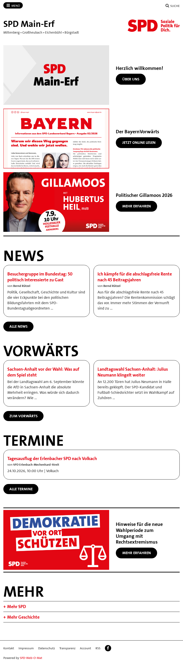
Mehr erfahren (136, 206)
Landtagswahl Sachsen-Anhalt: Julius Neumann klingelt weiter (133, 372)
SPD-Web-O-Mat (31, 658)
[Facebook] (108, 648)
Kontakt (8, 648)
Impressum (26, 648)
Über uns (130, 79)
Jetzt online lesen (139, 142)
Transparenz (67, 648)
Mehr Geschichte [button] (23, 617)
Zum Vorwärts (23, 415)
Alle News (18, 326)
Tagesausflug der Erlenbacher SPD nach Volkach (52, 458)
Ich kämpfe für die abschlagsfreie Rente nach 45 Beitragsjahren (135, 277)
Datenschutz (46, 648)
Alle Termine (21, 488)
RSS (98, 648)
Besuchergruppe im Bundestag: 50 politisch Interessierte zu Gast (40, 277)
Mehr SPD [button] (16, 606)
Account (85, 648)
